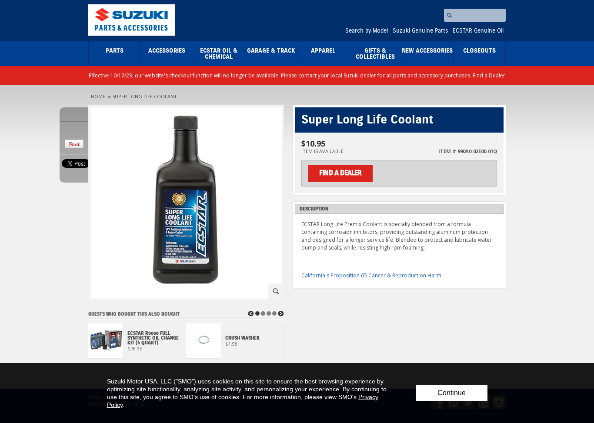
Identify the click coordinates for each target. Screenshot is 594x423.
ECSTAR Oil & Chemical (218, 54)
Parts (114, 51)
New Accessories (427, 51)
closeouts (479, 51)
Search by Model (366, 31)
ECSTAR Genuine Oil (478, 31)
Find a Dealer (489, 75)
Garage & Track (271, 51)
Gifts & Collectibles (375, 54)
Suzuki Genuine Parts (420, 31)
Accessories (166, 51)
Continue (451, 392)
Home (98, 96)
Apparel (323, 51)
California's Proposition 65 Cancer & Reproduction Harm (371, 275)
